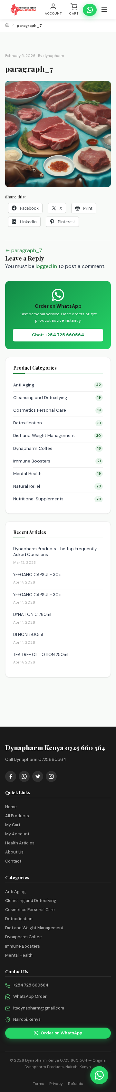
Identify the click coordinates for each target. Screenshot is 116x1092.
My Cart (12, 825)
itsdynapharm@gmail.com (38, 1008)
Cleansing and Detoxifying (57, 397)
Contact (13, 861)
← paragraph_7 (23, 250)
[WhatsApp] (24, 776)
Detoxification (57, 423)
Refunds (75, 1083)
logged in (46, 266)
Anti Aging (57, 385)
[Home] (7, 25)
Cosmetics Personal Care (57, 410)
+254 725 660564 (30, 985)
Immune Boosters (57, 461)
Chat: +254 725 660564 (58, 335)
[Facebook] (10, 776)
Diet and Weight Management (57, 435)
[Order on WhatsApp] (90, 10)
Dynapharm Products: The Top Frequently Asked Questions (55, 551)
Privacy (56, 1083)
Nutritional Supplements (57, 499)
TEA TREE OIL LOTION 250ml (40, 654)
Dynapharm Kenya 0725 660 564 (56, 1060)
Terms (38, 1083)
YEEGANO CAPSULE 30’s (37, 574)
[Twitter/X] (37, 776)
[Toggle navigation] (104, 9)
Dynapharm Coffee (57, 448)
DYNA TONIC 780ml (32, 614)
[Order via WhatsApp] (99, 1075)
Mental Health (57, 473)
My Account (17, 834)
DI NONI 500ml (28, 634)
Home (11, 806)
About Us (14, 852)
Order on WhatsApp (61, 1033)
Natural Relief (57, 486)
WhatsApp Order (30, 996)
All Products (17, 816)
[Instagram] (51, 776)
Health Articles (19, 843)
